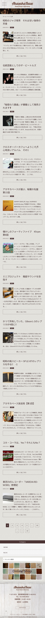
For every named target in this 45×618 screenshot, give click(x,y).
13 (27, 531)
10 (37, 525)
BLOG (12, 27)
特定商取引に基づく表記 (29, 614)
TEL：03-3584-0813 (22, 596)
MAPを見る (22, 607)
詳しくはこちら (21, 56)
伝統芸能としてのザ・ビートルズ (19, 65)
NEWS (12, 111)
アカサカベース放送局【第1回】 (19, 403)
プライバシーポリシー (15, 614)
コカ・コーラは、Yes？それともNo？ (21, 442)
